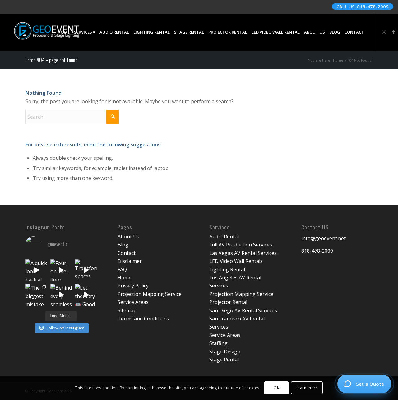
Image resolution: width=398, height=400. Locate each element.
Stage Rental (224, 359)
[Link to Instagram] (384, 31)
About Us (128, 236)
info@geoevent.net (323, 238)
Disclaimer (130, 261)
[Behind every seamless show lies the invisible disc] (61, 295)
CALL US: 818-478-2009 (362, 6)
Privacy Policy (133, 285)
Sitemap (127, 310)
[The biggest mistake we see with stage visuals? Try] (36, 295)
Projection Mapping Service (150, 294)
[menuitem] (63, 32)
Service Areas (133, 302)
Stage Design (224, 351)
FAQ (122, 269)
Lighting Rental (227, 269)
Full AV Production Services (240, 244)
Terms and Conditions (143, 318)
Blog (123, 244)
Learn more (307, 387)
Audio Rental (224, 236)
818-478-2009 (317, 250)
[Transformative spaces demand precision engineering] (86, 270)
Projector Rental (228, 302)
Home (125, 277)
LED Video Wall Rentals (236, 261)
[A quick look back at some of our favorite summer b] (36, 270)
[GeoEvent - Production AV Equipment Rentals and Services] (46, 32)
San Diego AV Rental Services (243, 310)
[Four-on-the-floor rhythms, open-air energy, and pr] (61, 270)
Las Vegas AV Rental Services (243, 253)
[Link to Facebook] (393, 31)
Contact (127, 253)
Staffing (218, 343)
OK (276, 387)
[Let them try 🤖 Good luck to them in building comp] (86, 295)
